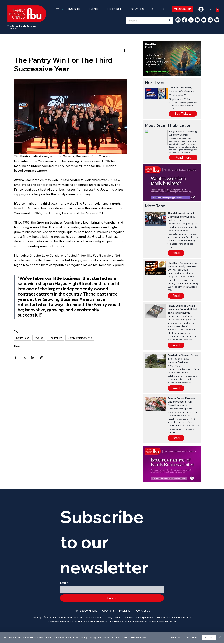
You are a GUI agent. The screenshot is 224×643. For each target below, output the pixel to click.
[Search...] (168, 20)
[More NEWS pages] (62, 9)
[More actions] (124, 50)
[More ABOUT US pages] (167, 9)
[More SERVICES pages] (146, 9)
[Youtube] (203, 20)
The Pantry (55, 337)
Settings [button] (175, 637)
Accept (209, 637)
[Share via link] (41, 357)
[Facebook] (184, 20)
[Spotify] (210, 20)
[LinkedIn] (197, 20)
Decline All (191, 637)
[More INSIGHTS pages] (83, 9)
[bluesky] (216, 20)
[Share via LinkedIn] (32, 357)
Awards (39, 337)
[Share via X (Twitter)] (24, 357)
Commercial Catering (80, 337)
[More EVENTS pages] (101, 9)
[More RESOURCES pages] (125, 9)
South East (22, 337)
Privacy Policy (138, 637)
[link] (217, 9)
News (17, 346)
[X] (191, 20)
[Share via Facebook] (15, 357)
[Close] (220, 637)
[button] (183, 157)
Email (64, 582)
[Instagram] (178, 20)
